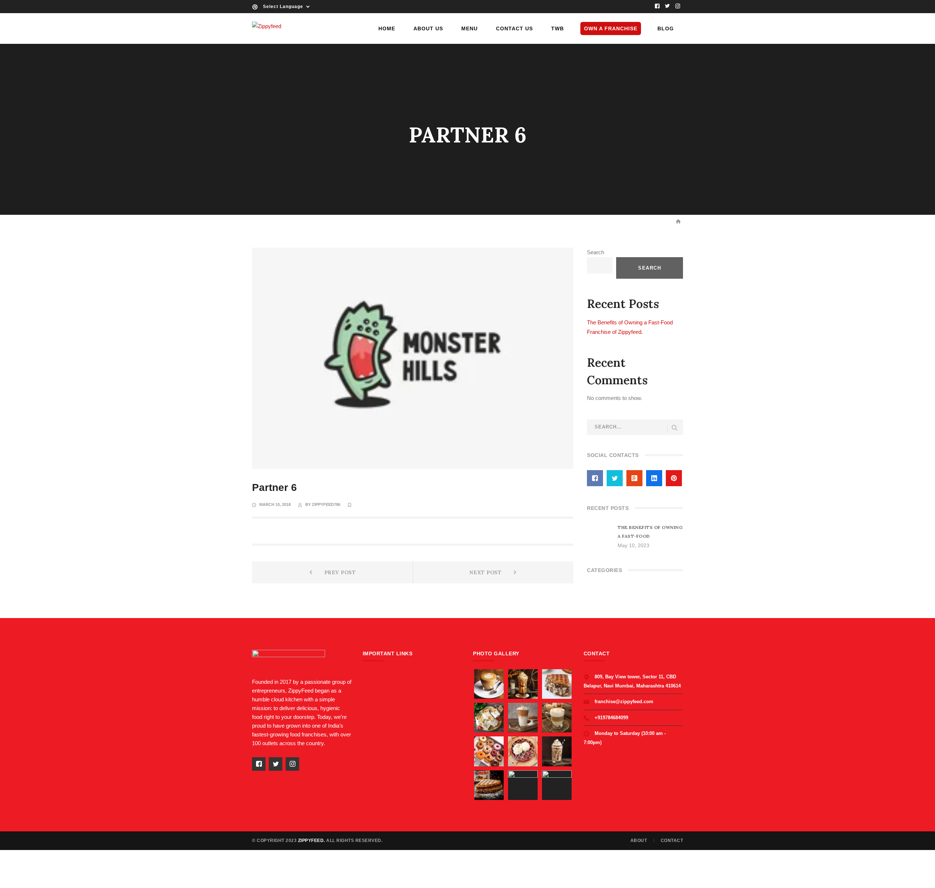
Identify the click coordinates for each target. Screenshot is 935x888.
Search (595, 252)
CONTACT (672, 840)
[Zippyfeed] (266, 26)
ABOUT (638, 840)
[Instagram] (678, 6)
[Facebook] (657, 6)
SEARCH (674, 428)
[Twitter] (668, 6)
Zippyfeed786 (326, 504)
